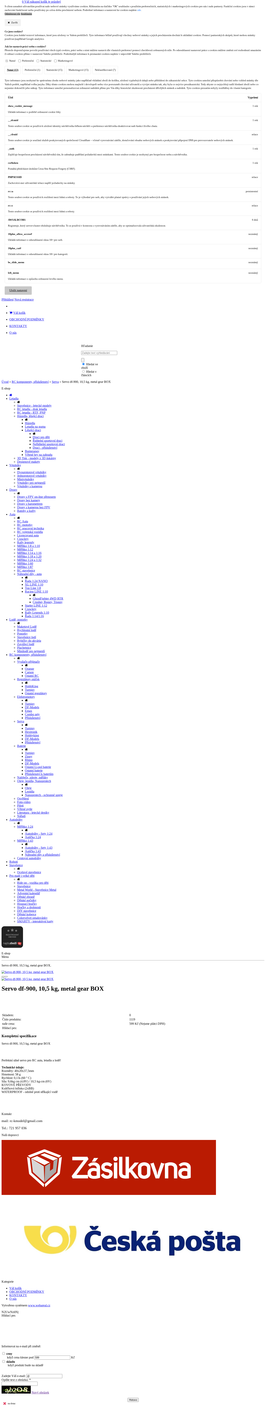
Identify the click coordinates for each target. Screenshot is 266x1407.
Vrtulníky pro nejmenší (31, 482)
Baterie (21, 746)
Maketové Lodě (27, 626)
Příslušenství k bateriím (39, 774)
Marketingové (65, 60)
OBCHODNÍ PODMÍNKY (26, 319)
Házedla (30, 423)
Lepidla (29, 791)
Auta (12, 514)
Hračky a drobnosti (29, 907)
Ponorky (22, 633)
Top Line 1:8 (33, 588)
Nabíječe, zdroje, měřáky (32, 777)
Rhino (29, 760)
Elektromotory (26, 696)
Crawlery (23, 539)
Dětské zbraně (26, 896)
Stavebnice (16, 865)
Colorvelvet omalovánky (32, 917)
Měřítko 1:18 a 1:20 (29, 556)
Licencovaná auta (28, 535)
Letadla (13, 398)
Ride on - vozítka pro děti (32, 882)
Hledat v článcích (89, 373)
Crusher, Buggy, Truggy (48, 602)
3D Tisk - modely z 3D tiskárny (36, 458)
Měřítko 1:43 (25, 840)
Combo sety (32, 714)
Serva (55, 381)
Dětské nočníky (26, 900)
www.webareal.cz (39, 1305)
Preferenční (28, 60)
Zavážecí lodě (25, 644)
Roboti (13, 861)
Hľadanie (87, 346)
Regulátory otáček (28, 679)
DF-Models (32, 707)
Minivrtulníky (25, 479)
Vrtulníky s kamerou (29, 486)
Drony (13, 489)
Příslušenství (32, 717)
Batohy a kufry (26, 510)
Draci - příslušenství (45, 447)
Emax (28, 710)
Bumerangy (32, 451)
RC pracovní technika (30, 528)
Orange (29, 668)
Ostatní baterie (34, 770)
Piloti (20, 805)
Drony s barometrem (29, 503)
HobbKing (31, 686)
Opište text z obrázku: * (16, 1379)
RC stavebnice (26, 570)
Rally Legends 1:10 (37, 612)
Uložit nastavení (18, 290)
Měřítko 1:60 (25, 563)
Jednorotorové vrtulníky (32, 475)
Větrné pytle (24, 809)
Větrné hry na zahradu (38, 454)
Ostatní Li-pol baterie (38, 767)
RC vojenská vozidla (30, 532)
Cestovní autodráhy (29, 858)
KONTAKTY (18, 326)
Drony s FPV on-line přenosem (36, 496)
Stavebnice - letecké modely (34, 405)
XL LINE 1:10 (34, 584)
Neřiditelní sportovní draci (49, 444)
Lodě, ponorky (18, 619)
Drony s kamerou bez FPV (33, 507)
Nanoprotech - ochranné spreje (44, 795)
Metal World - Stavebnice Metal (36, 889)
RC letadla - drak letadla (32, 409)
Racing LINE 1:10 (36, 591)
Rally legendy (25, 542)
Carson (29, 672)
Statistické (45, 60)
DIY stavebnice (26, 910)
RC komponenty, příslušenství (30, 381)
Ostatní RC (32, 675)
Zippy (28, 756)
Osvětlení (23, 798)
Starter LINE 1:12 (36, 605)
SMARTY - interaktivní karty (35, 921)
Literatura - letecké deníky (33, 812)
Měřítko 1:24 (25, 826)
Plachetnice (24, 647)
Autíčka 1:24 (33, 837)
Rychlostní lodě (26, 630)
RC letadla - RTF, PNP (31, 412)
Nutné (12, 60)
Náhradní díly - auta (29, 574)
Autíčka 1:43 (33, 851)
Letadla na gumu (35, 426)
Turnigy (30, 689)
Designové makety (28, 461)
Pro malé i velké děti (21, 875)
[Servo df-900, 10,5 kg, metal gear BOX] (133, 972)
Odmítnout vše (12, 13)
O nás (13, 332)
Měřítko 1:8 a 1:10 (28, 546)
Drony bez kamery (28, 500)
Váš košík (19, 312)
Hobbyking (32, 735)
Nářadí (21, 816)
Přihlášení (8, 299)
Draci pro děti (41, 437)
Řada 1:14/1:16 (34, 616)
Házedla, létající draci (30, 416)
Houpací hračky (27, 903)
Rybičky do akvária (29, 640)
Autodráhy (16, 819)
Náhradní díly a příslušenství (42, 854)
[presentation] (3, 976)
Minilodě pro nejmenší (31, 651)
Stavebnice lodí (26, 637)
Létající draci (33, 430)
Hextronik (31, 732)
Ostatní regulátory (36, 693)
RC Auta (22, 521)
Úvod (5, 381)
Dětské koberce (26, 914)
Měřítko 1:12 (25, 549)
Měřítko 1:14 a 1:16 (29, 553)
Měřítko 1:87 (25, 567)
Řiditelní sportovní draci (47, 440)
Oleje (28, 788)
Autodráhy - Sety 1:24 (38, 833)
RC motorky (25, 525)
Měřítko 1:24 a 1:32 (29, 560)
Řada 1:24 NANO (36, 581)
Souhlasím (26, 13)
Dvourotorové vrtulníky (31, 472)
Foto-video (24, 802)
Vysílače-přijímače (28, 661)
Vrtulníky (15, 465)
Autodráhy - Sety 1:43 (38, 847)
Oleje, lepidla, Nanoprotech (34, 781)
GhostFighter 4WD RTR (48, 598)
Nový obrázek (40, 1392)
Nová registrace (24, 299)
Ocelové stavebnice (29, 872)
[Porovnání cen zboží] (12, 946)
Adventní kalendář (28, 893)
